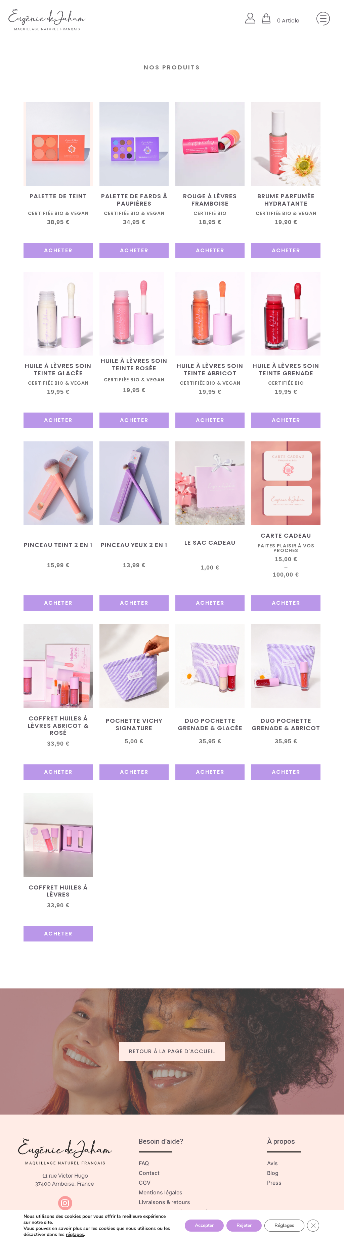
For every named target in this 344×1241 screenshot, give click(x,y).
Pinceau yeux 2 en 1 (134, 545)
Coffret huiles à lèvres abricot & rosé (58, 725)
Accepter (204, 1225)
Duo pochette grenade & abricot (286, 724)
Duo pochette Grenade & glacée (210, 724)
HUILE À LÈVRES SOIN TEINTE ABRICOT (210, 369)
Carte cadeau (286, 535)
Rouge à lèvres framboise (210, 200)
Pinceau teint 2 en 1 (58, 545)
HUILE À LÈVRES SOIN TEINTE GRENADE (286, 369)
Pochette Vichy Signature (134, 724)
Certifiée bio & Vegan (286, 213)
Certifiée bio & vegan (58, 383)
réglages (75, 1235)
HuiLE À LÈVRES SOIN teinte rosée (134, 364)
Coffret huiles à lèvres (58, 891)
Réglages (284, 1225)
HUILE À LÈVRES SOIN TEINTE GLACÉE (58, 369)
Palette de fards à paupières (134, 200)
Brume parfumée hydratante (286, 200)
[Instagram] (65, 1203)
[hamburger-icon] (321, 20)
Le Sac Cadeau (209, 542)
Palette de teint (58, 196)
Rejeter (244, 1225)
